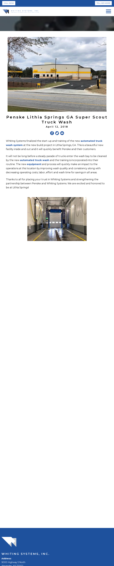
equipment (34, 164)
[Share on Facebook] (52, 133)
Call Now (9, 3)
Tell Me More (103, 3)
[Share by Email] (62, 133)
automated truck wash (34, 160)
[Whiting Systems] (20, 11)
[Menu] (108, 10)
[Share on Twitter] (57, 133)
